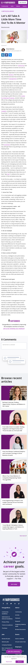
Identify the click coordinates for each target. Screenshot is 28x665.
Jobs (12, 6)
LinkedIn (3, 111)
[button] (3, 55)
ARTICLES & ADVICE (8, 11)
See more (23, 536)
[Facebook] (3, 603)
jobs (8, 174)
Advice (18, 6)
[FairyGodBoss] (10, 600)
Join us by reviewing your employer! (13, 328)
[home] (9, 3)
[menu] (2, 1)
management (13, 79)
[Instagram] (7, 603)
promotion (7, 145)
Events (25, 6)
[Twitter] (11, 603)
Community (4, 6)
